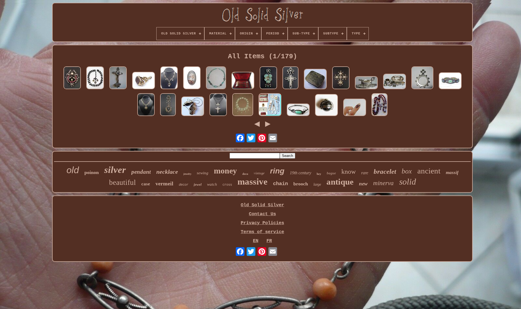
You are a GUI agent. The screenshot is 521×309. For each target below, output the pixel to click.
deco (245, 173)
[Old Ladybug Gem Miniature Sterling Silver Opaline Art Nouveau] (354, 108)
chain (280, 184)
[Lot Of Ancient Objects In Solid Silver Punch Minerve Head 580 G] (394, 82)
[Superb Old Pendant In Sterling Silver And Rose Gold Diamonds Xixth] (168, 105)
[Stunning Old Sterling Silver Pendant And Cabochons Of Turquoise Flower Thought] (268, 78)
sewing (202, 173)
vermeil (164, 183)
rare (364, 172)
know (348, 171)
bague (331, 173)
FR (269, 240)
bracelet (385, 171)
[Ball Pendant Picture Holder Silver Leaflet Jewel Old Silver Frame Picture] (326, 106)
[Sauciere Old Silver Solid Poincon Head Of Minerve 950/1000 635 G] (366, 83)
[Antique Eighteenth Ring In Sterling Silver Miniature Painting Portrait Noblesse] (192, 78)
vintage (259, 172)
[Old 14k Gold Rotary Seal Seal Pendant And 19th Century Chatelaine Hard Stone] (143, 81)
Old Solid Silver (262, 205)
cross (227, 185)
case (145, 183)
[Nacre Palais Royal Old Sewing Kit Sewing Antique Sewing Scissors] (270, 105)
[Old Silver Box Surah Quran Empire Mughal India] (315, 79)
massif (452, 172)
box (407, 171)
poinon (91, 172)
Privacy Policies (262, 223)
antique (340, 181)
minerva (383, 183)
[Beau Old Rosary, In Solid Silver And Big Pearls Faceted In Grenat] (379, 105)
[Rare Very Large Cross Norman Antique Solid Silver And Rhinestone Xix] (341, 78)
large (317, 184)
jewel (198, 184)
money (225, 170)
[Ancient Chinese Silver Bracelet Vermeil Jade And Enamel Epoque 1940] (450, 81)
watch (212, 184)
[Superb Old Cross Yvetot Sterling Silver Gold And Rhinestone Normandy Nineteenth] (218, 105)
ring (277, 171)
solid (407, 181)
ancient (428, 170)
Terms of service (262, 231)
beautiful (122, 182)
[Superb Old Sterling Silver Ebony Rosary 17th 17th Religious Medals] (95, 78)
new (363, 183)
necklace (167, 171)
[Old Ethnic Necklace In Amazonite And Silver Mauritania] (216, 78)
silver (115, 170)
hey (319, 173)
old (72, 170)
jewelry (187, 173)
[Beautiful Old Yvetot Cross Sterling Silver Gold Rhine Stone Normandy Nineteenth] (290, 78)
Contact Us (262, 214)
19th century (300, 172)
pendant (141, 172)
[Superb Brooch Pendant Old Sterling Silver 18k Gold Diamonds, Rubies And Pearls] (72, 78)
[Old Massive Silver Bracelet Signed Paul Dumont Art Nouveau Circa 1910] (298, 110)
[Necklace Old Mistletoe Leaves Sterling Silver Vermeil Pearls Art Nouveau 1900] (169, 78)
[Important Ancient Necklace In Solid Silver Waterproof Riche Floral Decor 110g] (243, 105)
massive (252, 181)
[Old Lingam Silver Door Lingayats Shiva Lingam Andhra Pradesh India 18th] (192, 107)
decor (183, 185)
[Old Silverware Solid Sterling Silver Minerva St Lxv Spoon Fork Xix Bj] (243, 81)
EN (255, 240)
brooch (300, 183)
